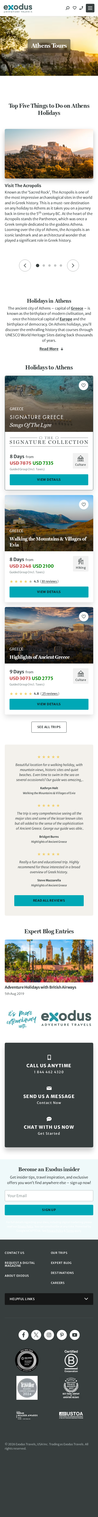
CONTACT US (14, 1253)
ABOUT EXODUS (17, 1275)
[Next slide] (73, 265)
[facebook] (24, 1335)
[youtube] (75, 1335)
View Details (49, 480)
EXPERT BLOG (61, 1263)
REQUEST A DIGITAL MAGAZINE (20, 1264)
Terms (70, 1230)
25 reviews (50, 694)
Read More (49, 349)
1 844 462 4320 (81, 8)
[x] (36, 1335)
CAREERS (58, 1283)
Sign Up (49, 1210)
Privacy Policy (55, 1230)
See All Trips (49, 727)
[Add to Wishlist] (83, 385)
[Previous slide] (25, 265)
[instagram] (49, 1335)
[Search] (67, 8)
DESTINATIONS (62, 1273)
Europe (66, 319)
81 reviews (49, 581)
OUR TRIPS (59, 1253)
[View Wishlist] (75, 8)
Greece (77, 308)
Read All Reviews (49, 901)
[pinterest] (62, 1335)
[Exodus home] (18, 8)
